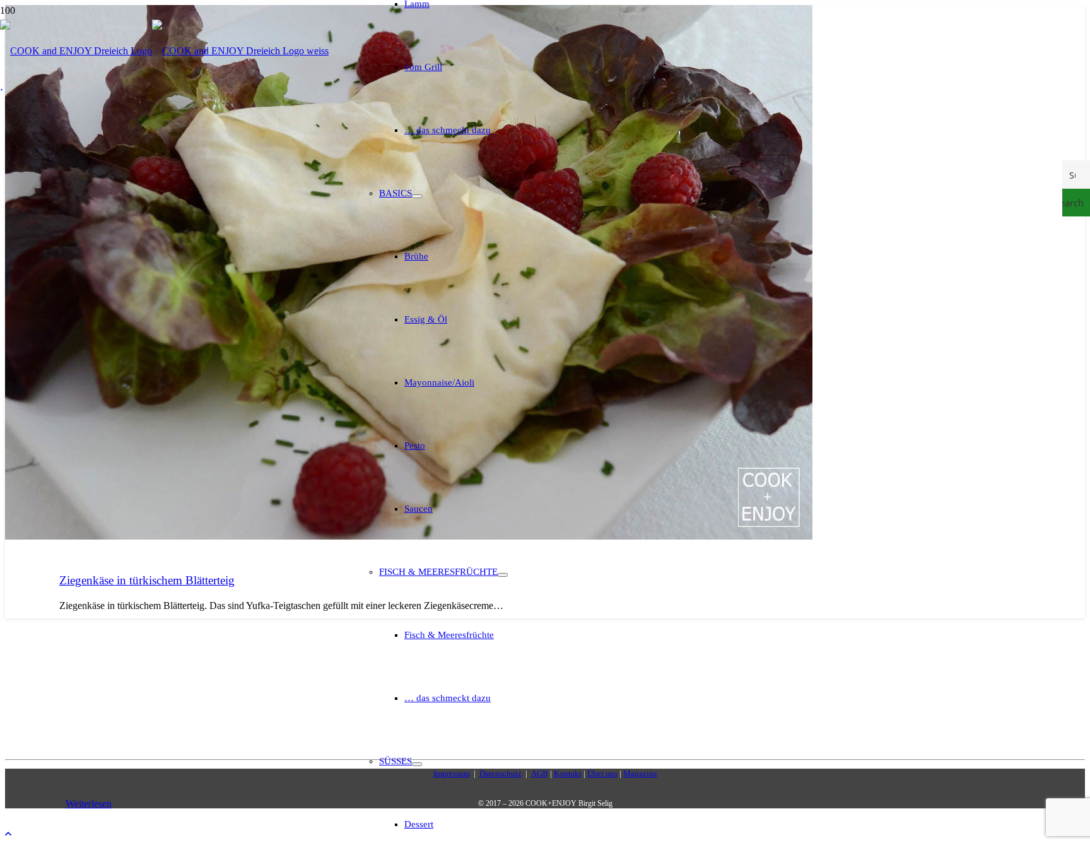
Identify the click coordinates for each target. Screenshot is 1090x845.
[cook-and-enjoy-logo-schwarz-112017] (164, 50)
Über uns (602, 773)
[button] (8, 834)
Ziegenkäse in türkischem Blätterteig (147, 580)
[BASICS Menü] (417, 196)
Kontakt (568, 773)
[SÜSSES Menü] (417, 764)
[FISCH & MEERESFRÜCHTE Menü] (503, 575)
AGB (539, 773)
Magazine (640, 773)
